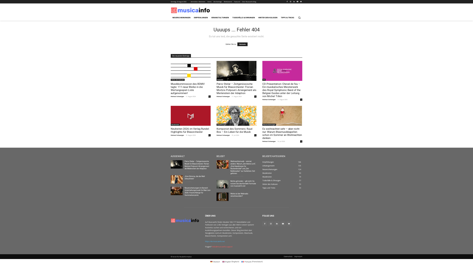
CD (264, 80)
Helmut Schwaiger (177, 96)
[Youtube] (297, 1)
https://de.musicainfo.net (215, 241)
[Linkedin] (294, 1)
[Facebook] (287, 1)
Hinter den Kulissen (177, 80)
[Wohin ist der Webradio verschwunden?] (222, 197)
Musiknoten (175, 125)
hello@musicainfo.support (222, 246)
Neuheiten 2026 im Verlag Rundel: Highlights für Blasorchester (190, 130)
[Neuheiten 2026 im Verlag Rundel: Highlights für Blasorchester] (191, 116)
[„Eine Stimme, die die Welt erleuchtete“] (177, 179)
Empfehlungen (221, 125)
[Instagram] (290, 1)
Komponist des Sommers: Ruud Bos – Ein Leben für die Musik (234, 130)
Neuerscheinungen (269, 125)
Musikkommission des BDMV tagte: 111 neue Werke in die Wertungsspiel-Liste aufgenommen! (188, 88)
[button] (299, 18)
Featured (220, 80)
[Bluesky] (300, 1)
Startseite (242, 44)
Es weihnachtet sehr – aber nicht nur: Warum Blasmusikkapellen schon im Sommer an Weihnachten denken (282, 133)
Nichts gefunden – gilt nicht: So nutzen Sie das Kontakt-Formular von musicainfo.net (243, 183)
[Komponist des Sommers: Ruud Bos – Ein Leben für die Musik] (236, 116)
